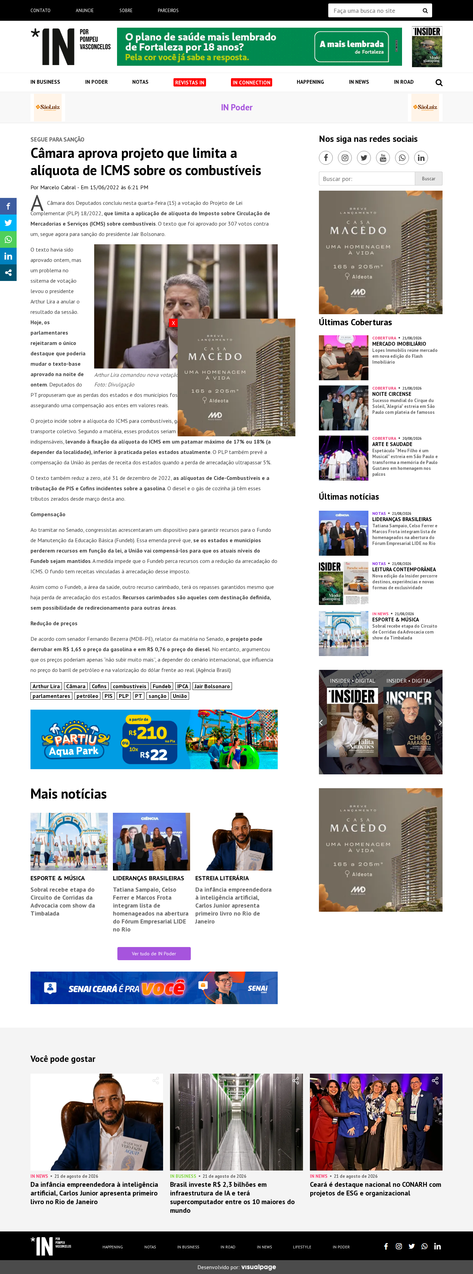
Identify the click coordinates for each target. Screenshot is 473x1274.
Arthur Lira (46, 686)
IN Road (404, 82)
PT (138, 695)
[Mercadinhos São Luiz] (47, 107)
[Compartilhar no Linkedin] (8, 256)
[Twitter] (364, 158)
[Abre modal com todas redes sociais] (8, 272)
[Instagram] (345, 158)
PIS (109, 695)
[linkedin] (437, 1246)
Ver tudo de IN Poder (154, 953)
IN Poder (96, 82)
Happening (310, 82)
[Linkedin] (421, 158)
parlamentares (51, 695)
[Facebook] (326, 158)
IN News (359, 82)
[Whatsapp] (402, 158)
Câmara (76, 686)
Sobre (126, 10)
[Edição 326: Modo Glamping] (427, 46)
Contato (40, 10)
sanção (158, 695)
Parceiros (168, 10)
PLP (124, 695)
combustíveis (129, 686)
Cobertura (384, 337)
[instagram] (399, 1246)
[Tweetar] (8, 223)
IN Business (45, 82)
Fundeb (162, 686)
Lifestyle (302, 1247)
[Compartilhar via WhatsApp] (8, 239)
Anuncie (85, 10)
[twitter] (412, 1246)
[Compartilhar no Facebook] (8, 206)
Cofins (99, 686)
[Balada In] (51, 1246)
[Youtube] (383, 158)
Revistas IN (189, 82)
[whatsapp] (424, 1246)
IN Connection (251, 82)
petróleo (87, 695)
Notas (140, 82)
